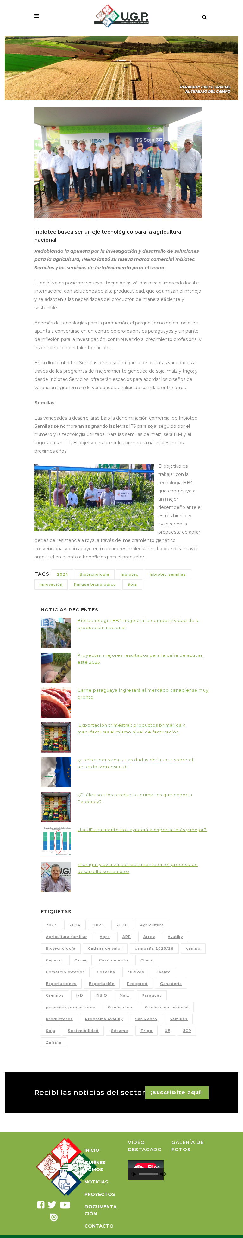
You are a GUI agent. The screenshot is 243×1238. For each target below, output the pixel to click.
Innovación (51, 584)
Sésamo (119, 1030)
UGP (187, 1030)
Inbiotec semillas (168, 574)
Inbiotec (129, 574)
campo (193, 948)
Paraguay (152, 995)
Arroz (149, 937)
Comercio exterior (65, 972)
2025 (98, 925)
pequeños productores (70, 1007)
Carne (80, 960)
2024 (62, 574)
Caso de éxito (113, 960)
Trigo (146, 1030)
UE (167, 1030)
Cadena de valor (105, 948)
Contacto (99, 1226)
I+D (79, 995)
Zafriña (53, 1042)
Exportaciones (61, 983)
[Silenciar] (163, 1173)
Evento (164, 972)
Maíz (124, 995)
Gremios (55, 995)
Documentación (100, 1210)
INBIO (101, 995)
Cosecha (106, 972)
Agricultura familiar (66, 937)
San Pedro (146, 1019)
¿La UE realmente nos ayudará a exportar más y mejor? (142, 829)
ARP (126, 937)
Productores (59, 1019)
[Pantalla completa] (167, 1174)
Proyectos (99, 1194)
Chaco (147, 960)
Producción (120, 1007)
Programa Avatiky (104, 1019)
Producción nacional (167, 1007)
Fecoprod (137, 983)
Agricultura (152, 925)
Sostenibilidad (83, 1030)
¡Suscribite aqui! (177, 1093)
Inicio (91, 1150)
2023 (51, 925)
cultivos (136, 972)
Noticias (96, 1182)
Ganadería (171, 983)
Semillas (179, 1019)
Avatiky (175, 937)
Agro (105, 937)
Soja (132, 584)
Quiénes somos (95, 1166)
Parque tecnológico (95, 584)
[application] (146, 1170)
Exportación (102, 983)
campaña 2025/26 (154, 948)
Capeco (54, 960)
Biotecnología (94, 574)
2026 (122, 925)
